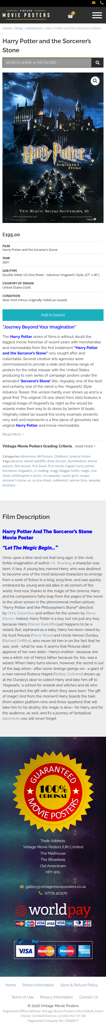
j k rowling (41, 470)
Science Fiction (80, 456)
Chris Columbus (21, 613)
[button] (95, 80)
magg (54, 470)
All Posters (45, 456)
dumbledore (77, 461)
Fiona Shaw (42, 635)
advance (16, 461)
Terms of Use (22, 997)
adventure (11, 718)
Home (7, 28)
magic (85, 470)
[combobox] (47, 63)
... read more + (83, 446)
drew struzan (56, 461)
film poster (23, 466)
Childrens (61, 456)
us (29, 480)
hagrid (70, 466)
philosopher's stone (26, 475)
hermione (9, 470)
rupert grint (70, 475)
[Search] (98, 63)
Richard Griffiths (16, 641)
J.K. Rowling (61, 563)
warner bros (78, 480)
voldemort (60, 480)
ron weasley (51, 475)
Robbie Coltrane (68, 674)
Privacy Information (56, 997)
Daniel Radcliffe (42, 624)
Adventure (34, 28)
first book (39, 466)
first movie (56, 466)
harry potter (85, 466)
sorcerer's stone (14, 480)
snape (84, 475)
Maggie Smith (69, 470)
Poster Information (38, 985)
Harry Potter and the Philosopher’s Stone (40, 607)
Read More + (13, 434)
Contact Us (88, 997)
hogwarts (25, 470)
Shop (19, 28)
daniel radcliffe (35, 461)
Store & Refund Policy (79, 985)
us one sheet (41, 480)
